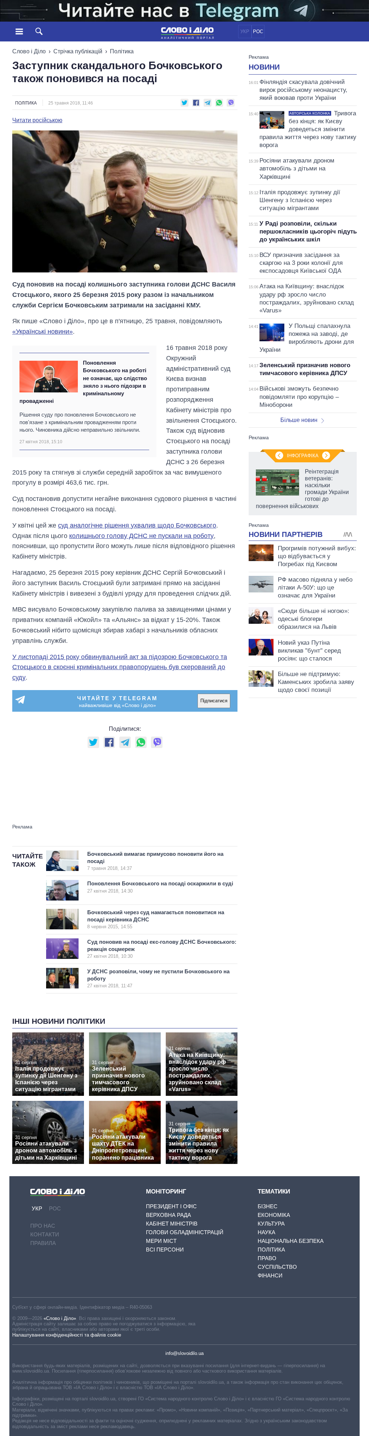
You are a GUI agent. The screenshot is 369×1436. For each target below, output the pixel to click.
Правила (43, 1243)
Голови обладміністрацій (184, 1232)
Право (267, 1258)
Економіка (274, 1215)
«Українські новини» (42, 331)
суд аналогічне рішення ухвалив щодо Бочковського (137, 525)
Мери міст (161, 1241)
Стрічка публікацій (77, 51)
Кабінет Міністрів (171, 1224)
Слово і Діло (29, 51)
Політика (122, 51)
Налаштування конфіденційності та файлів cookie (66, 1335)
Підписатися (213, 700)
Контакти (44, 1234)
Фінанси (270, 1275)
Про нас (42, 1226)
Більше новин (298, 420)
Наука (266, 1232)
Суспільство (277, 1267)
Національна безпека (291, 1241)
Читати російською (37, 120)
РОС (258, 31)
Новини (264, 67)
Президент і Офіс (171, 1206)
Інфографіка (303, 455)
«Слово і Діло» (60, 1318)
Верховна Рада (168, 1215)
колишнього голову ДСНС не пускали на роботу (141, 535)
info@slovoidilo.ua (184, 1353)
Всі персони (165, 1249)
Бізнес (267, 1206)
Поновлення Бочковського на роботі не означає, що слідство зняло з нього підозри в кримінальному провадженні (83, 382)
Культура (271, 1224)
